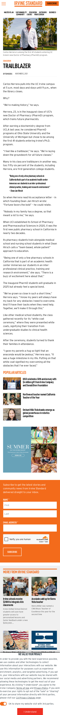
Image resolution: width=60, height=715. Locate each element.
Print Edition (39, 14)
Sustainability (21, 12)
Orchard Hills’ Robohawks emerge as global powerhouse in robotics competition (39, 412)
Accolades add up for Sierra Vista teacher (43, 600)
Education (33, 12)
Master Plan (8, 12)
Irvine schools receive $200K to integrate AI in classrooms (13, 601)
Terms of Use (22, 688)
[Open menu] (3, 3)
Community (20, 14)
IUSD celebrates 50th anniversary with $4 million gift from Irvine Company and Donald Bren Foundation (39, 382)
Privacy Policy (41, 688)
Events (29, 14)
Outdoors (43, 12)
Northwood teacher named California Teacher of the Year (39, 396)
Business (52, 12)
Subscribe (52, 3)
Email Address (10, 522)
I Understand (30, 712)
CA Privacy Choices (25, 698)
